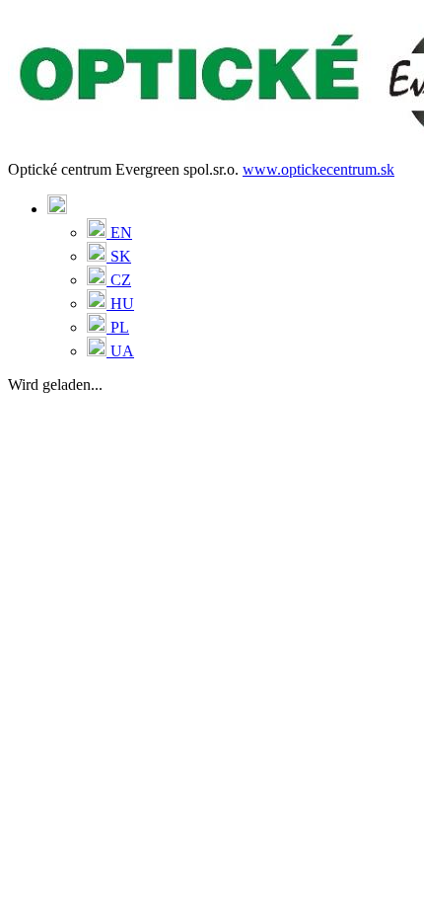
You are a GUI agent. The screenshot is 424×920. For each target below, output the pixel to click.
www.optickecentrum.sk (318, 169)
